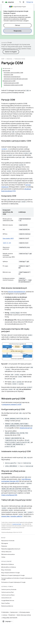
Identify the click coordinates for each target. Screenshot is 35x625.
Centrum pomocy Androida (8, 589)
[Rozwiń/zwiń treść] (12, 68)
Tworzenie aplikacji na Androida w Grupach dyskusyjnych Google (16, 578)
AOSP (2, 59)
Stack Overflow (5, 603)
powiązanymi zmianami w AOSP (11, 404)
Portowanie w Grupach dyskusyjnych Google (13, 582)
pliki (7, 243)
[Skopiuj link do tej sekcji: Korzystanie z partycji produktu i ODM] (3, 143)
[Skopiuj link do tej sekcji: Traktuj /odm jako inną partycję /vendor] (3, 503)
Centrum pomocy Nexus (7, 595)
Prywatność (12, 615)
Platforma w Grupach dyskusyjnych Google (13, 575)
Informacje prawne (24, 612)
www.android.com (6, 597)
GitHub (3, 557)
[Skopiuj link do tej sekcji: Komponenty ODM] (18, 196)
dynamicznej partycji (26, 428)
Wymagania (4, 543)
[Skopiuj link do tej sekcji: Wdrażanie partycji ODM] (27, 399)
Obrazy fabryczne (6, 551)
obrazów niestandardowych (16, 292)
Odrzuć (17, 25)
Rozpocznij (17, 31)
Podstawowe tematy (19, 59)
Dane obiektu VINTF (8, 238)
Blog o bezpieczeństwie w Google (10, 572)
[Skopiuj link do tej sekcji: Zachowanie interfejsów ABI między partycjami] (11, 332)
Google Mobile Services (7, 600)
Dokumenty (9, 59)
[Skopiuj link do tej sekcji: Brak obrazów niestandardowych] (28, 288)
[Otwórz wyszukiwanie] (20, 2)
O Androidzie (5, 612)
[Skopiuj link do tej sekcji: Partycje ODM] (16, 100)
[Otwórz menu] (2, 2)
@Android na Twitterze (7, 564)
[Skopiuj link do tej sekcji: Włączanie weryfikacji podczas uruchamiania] (13, 474)
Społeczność (14, 612)
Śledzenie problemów (7, 606)
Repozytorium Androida (7, 540)
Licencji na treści (16, 524)
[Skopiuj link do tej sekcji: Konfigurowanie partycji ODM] (26, 410)
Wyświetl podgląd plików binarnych (10, 549)
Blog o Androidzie (6, 570)
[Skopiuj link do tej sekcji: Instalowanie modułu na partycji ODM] (3, 454)
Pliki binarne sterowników (8, 554)
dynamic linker (5, 516)
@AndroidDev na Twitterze (8, 567)
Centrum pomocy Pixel (7, 592)
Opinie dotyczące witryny (24, 615)
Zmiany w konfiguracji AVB (9, 495)
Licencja (4, 615)
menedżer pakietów (16, 516)
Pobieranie (4, 546)
